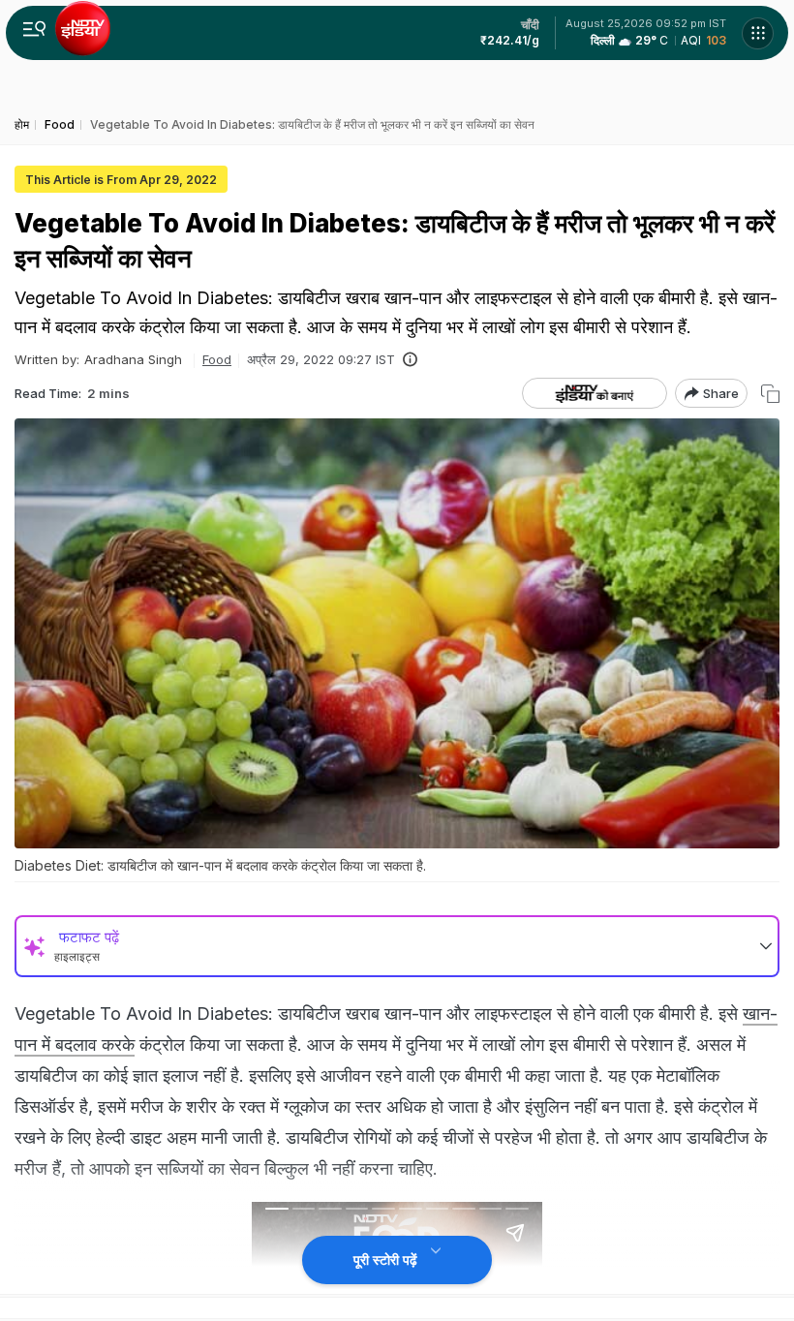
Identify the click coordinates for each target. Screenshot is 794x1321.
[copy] (770, 393)
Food (216, 359)
